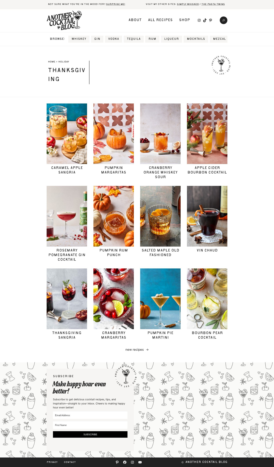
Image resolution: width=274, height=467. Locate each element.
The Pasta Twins (213, 4)
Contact (70, 462)
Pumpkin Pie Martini (160, 336)
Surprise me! (115, 4)
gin (97, 39)
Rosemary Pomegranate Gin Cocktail (66, 255)
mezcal (219, 39)
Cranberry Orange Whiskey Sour (160, 172)
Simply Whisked (188, 4)
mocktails (196, 39)
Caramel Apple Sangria (67, 170)
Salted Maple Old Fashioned (160, 253)
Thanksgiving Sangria (67, 336)
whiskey (79, 39)
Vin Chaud (207, 250)
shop (184, 20)
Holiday (63, 62)
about (135, 20)
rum (152, 39)
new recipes (137, 349)
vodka (113, 39)
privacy (52, 462)
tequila (133, 39)
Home (51, 62)
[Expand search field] (223, 20)
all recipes (160, 20)
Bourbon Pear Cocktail (207, 336)
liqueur (171, 39)
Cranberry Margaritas (113, 336)
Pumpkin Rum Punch (113, 253)
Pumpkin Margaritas (113, 170)
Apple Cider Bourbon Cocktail (207, 170)
